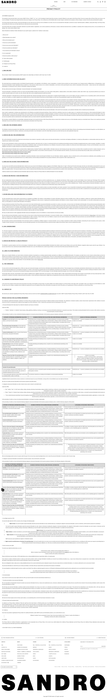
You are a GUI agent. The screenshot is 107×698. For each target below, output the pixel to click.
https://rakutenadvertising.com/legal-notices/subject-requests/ (15, 153)
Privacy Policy (71, 666)
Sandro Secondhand (22, 647)
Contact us (4, 647)
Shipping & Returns (5, 651)
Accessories (36, 660)
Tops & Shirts (36, 651)
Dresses (35, 647)
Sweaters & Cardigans (38, 649)
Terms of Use (64, 666)
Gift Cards (3, 653)
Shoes (34, 658)
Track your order (5, 649)
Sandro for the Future (22, 649)
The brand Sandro (21, 660)
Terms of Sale (57, 666)
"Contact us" (67, 615)
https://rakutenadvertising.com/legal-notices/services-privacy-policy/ (16, 151)
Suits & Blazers (52, 658)
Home (53, 5)
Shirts (50, 647)
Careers (19, 662)
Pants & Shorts (52, 649)
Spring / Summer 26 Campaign (24, 651)
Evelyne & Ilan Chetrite (22, 653)
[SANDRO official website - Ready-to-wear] (8, 1)
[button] (56, 2)
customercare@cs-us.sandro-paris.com (54, 604)
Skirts (34, 653)
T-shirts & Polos (52, 653)
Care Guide (3, 658)
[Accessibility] (2, 490)
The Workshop (20, 658)
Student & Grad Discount (7, 660)
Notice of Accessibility (100, 666)
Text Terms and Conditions (88, 666)
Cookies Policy (78, 666)
